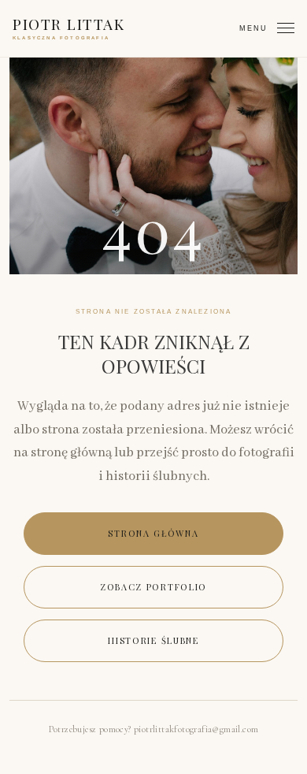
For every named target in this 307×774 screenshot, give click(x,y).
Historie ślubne (153, 640)
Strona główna (153, 533)
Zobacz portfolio (153, 587)
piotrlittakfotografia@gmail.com (196, 729)
